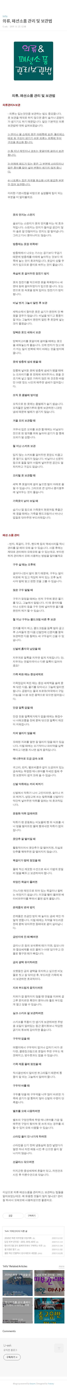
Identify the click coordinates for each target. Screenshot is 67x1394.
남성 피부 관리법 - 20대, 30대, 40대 (19, 1242)
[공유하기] (15, 1215)
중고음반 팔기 (10, 1249)
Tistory (51, 1383)
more (61, 1266)
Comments (9, 1331)
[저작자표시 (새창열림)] (40, 1215)
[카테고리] (4, 4)
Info (5, 16)
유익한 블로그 (10, 1350)
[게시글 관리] (20, 1215)
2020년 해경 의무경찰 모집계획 (18, 1238)
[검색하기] (62, 4)
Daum (32, 1383)
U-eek (7, 1345)
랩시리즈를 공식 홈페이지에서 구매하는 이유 (23, 1245)
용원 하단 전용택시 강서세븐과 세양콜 (20, 1253)
